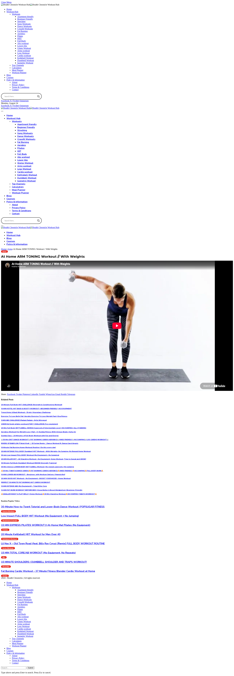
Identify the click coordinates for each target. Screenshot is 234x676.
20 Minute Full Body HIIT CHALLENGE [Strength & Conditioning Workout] (31, 405)
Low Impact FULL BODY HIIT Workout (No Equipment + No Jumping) (40, 516)
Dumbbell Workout (25, 60)
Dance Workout (8, 511)
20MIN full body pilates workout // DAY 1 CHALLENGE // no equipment (29, 424)
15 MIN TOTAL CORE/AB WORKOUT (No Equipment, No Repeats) (38, 552)
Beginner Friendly (25, 19)
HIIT (19, 38)
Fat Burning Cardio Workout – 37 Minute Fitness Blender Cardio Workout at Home (48, 571)
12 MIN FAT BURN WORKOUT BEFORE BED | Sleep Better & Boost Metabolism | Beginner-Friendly (41, 490)
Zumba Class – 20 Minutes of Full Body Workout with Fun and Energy (30, 436)
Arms (4, 251)
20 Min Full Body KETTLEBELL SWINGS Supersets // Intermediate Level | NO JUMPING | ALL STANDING (43, 428)
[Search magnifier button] (38, 96)
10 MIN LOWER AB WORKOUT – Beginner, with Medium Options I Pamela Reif (33, 474)
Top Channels (18, 65)
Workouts (16, 14)
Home (9, 9)
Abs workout (23, 43)
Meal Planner (17, 70)
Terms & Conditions (20, 87)
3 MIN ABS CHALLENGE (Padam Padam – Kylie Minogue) (24, 420)
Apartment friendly (25, 16)
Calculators (17, 68)
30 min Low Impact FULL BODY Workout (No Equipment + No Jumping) (30, 455)
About (14, 82)
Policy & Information (15, 80)
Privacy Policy (18, 85)
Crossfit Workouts (25, 29)
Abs (3, 557)
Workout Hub (12, 12)
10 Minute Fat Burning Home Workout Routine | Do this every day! (28, 447)
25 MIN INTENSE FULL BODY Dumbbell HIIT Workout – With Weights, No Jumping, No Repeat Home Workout (46, 451)
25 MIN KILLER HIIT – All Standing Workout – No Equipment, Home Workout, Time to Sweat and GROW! (43, 459)
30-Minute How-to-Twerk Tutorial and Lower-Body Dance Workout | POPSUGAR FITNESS (53, 506)
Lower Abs (22, 46)
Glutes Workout (24, 48)
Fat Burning (22, 31)
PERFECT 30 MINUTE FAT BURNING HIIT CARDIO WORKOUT (25, 482)
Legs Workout (23, 53)
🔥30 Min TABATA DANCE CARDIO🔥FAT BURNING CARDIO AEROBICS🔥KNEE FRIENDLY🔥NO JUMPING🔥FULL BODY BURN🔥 (52, 471)
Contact (15, 90)
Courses (9, 77)
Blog (8, 75)
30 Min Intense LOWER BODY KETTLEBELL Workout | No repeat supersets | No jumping (37, 467)
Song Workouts (24, 24)
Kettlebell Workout (25, 58)
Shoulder (5, 566)
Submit (30, 668)
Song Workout (8, 548)
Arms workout (23, 51)
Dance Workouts (24, 26)
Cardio (4, 576)
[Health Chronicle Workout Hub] (30, 108)
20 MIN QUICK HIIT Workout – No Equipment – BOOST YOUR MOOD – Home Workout (36, 478)
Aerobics (21, 33)
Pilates (20, 36)
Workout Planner (19, 72)
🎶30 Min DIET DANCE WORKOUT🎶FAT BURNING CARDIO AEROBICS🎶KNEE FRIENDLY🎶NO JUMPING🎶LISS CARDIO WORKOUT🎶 (54, 440)
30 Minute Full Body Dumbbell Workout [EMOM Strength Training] (29, 463)
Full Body (21, 41)
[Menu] (2, 111)
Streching (21, 21)
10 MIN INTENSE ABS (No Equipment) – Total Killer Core (24, 486)
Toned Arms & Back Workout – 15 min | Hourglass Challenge (26, 412)
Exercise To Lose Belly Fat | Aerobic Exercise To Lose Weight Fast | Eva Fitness (34, 416)
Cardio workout (24, 55)
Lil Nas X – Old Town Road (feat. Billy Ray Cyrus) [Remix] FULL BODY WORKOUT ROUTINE (53, 543)
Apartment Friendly (9, 520)
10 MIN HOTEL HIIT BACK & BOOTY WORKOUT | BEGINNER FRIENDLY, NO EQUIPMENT (36, 409)
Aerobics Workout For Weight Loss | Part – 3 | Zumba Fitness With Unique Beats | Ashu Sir (38, 432)
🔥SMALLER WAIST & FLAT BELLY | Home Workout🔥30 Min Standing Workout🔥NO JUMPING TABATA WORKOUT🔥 (49, 494)
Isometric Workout (25, 63)
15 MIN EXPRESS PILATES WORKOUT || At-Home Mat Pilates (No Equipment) (45, 525)
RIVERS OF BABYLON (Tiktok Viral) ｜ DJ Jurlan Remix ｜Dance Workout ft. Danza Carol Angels (39, 443)
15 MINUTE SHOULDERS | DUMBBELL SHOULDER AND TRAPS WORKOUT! (44, 562)
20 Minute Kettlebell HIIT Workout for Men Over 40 (30, 534)
